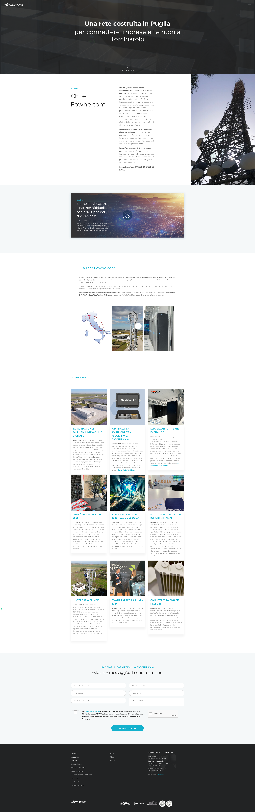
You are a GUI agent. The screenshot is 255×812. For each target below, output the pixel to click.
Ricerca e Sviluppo (76, 764)
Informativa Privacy (93, 711)
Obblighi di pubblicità (77, 785)
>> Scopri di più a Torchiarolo (125, 470)
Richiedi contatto (127, 728)
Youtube (112, 760)
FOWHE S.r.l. (161, 774)
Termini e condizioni (77, 771)
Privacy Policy (75, 778)
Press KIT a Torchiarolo (78, 767)
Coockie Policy (75, 782)
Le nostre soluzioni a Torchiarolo (81, 775)
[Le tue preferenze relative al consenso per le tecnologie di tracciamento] (2, 609)
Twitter (112, 753)
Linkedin (112, 757)
